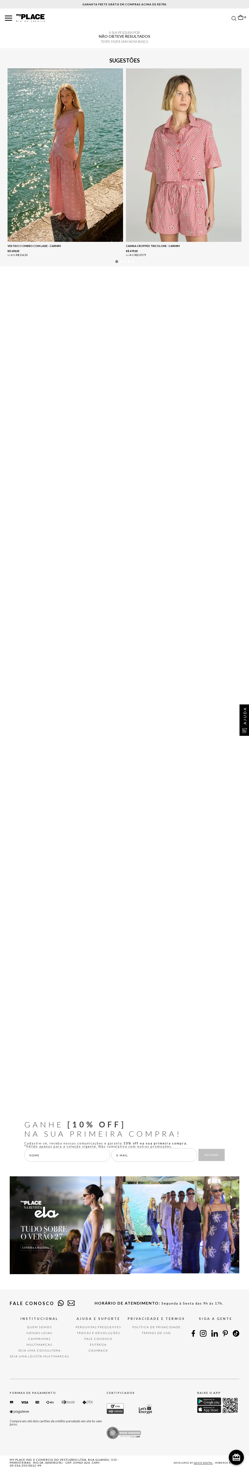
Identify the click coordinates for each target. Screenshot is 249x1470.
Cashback (98, 1350)
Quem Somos (39, 1327)
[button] (8, 18)
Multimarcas (39, 1344)
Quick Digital (203, 1462)
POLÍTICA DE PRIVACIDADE (156, 1327)
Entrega (98, 1344)
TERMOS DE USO (156, 1333)
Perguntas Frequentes (98, 1327)
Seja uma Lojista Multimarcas (39, 1356)
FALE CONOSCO (98, 1339)
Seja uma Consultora (39, 1350)
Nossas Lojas (39, 1333)
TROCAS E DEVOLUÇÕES (98, 1333)
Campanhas (39, 1339)
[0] (240, 17)
